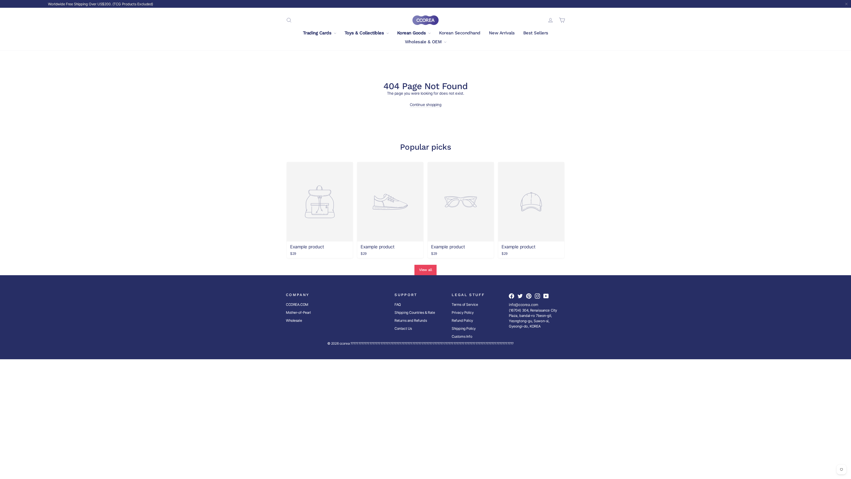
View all (425, 270)
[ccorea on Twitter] (520, 296)
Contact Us (403, 328)
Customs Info (462, 336)
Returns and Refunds (410, 320)
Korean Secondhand (459, 32)
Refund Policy (462, 320)
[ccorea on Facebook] (511, 296)
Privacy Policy (463, 312)
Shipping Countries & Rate (414, 312)
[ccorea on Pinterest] (528, 296)
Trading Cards (318, 32)
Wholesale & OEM (424, 41)
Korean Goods (412, 32)
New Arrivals (502, 32)
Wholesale (294, 320)
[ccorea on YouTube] (546, 296)
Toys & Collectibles (365, 32)
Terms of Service (465, 304)
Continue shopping (425, 104)
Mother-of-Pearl (298, 312)
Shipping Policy (464, 328)
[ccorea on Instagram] (537, 296)
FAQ (397, 304)
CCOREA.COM (297, 304)
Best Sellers (535, 32)
